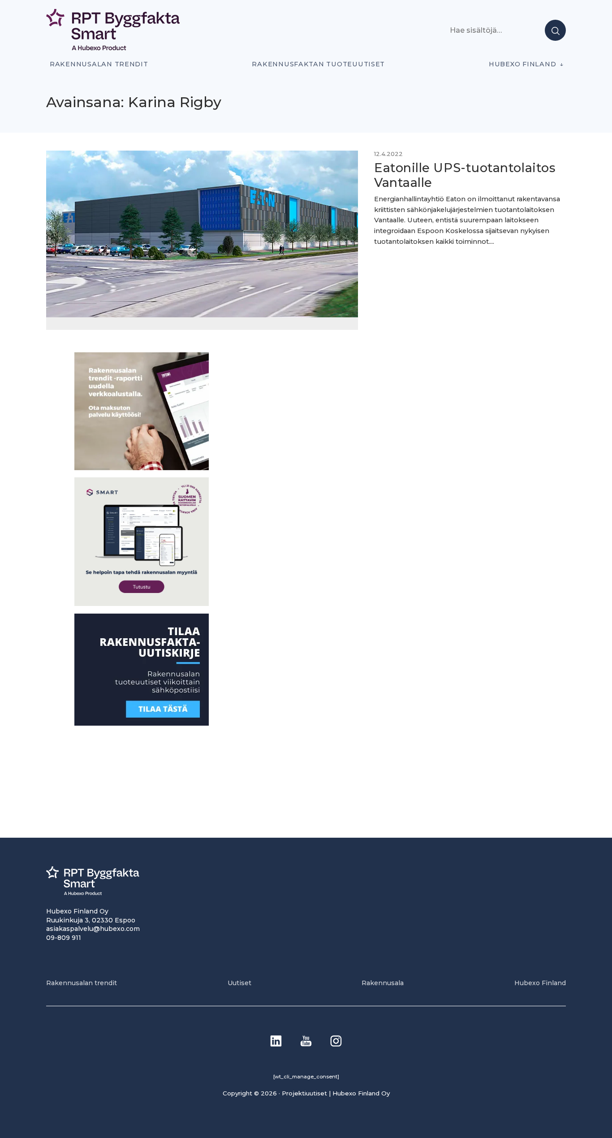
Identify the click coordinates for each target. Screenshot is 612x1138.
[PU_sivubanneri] (141, 467)
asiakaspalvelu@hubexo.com (93, 929)
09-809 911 (63, 938)
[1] (141, 722)
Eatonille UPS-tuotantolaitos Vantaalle (464, 175)
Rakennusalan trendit (99, 64)
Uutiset (239, 983)
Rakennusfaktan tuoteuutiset (318, 64)
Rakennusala (383, 983)
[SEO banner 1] (141, 603)
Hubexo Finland (522, 64)
